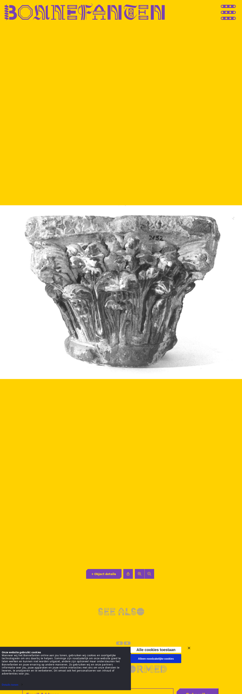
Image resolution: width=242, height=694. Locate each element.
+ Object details (103, 574)
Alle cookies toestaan (155, 649)
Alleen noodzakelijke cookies (156, 658)
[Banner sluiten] (189, 648)
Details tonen (10, 684)
